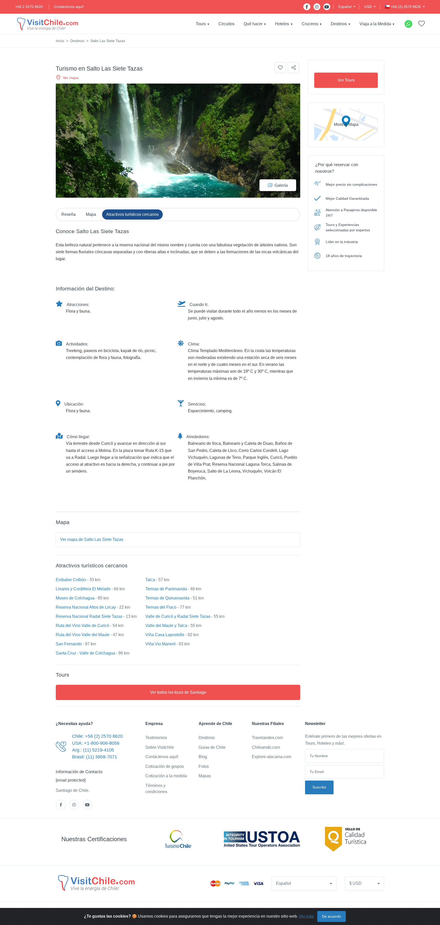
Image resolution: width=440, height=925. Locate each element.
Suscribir (319, 787)
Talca (150, 580)
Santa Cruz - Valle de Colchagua (85, 653)
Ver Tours (346, 80)
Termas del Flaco (160, 607)
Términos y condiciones (156, 788)
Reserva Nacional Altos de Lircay (86, 607)
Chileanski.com (266, 747)
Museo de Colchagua (75, 598)
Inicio (60, 41)
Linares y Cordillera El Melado (83, 589)
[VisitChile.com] (96, 883)
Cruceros (310, 24)
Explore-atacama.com (271, 757)
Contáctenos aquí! (69, 7)
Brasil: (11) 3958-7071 (94, 756)
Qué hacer (253, 24)
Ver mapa (70, 78)
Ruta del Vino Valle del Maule (82, 635)
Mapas (205, 776)
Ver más (306, 916)
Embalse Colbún (71, 580)
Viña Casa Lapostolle (164, 635)
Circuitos (226, 24)
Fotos (204, 766)
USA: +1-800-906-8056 (95, 743)
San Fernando (69, 644)
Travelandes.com (267, 737)
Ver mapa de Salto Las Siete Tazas (91, 539)
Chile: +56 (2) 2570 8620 (97, 736)
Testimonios (156, 737)
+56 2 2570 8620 (29, 7)
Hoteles (282, 24)
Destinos (339, 24)
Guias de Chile (212, 747)
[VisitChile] (47, 24)
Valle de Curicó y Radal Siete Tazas (177, 616)
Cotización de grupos (164, 766)
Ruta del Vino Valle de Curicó (82, 625)
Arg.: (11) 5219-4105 (93, 750)
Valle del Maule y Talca (166, 625)
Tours (201, 24)
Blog (203, 757)
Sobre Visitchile (159, 747)
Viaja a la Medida (375, 24)
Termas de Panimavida (166, 589)
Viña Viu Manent (160, 644)
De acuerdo (331, 916)
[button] (346, 7)
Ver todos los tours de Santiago (178, 692)
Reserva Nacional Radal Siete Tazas (89, 616)
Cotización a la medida (166, 776)
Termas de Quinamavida (167, 598)
